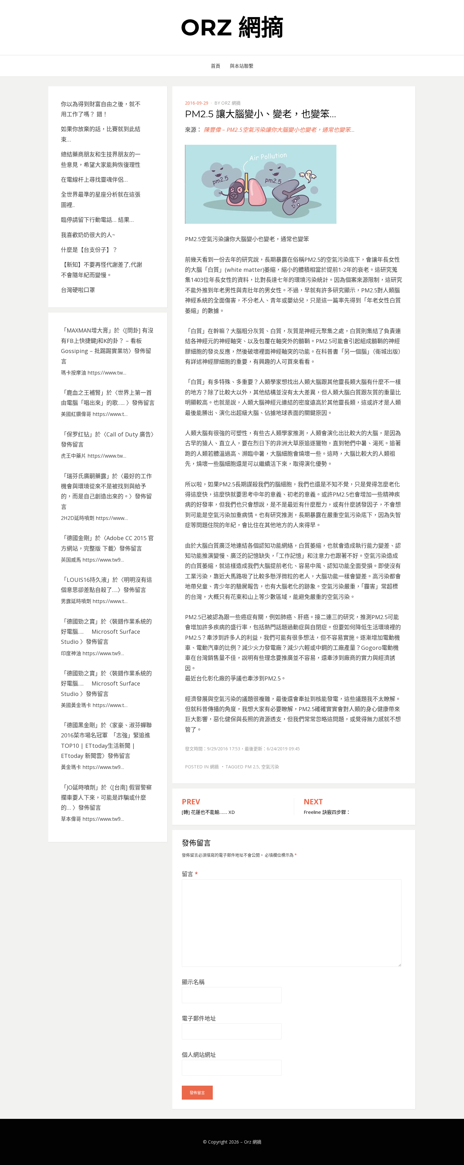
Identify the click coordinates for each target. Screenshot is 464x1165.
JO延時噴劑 (81, 787)
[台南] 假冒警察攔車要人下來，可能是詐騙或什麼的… (106, 798)
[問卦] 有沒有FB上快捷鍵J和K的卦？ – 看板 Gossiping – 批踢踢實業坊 (107, 340)
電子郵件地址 (199, 1018)
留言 (190, 874)
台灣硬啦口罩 (78, 290)
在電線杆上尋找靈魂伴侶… (94, 179)
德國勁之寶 (81, 621)
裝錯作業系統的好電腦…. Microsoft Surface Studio (106, 632)
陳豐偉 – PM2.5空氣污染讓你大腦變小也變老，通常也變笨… (279, 129)
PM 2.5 (252, 767)
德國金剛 (78, 538)
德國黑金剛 (81, 725)
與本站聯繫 (241, 66)
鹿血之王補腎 (84, 392)
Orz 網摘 (232, 27)
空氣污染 (270, 767)
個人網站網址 (199, 1054)
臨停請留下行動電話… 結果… (97, 219)
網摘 (214, 767)
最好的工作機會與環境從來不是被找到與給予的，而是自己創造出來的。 (106, 486)
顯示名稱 (193, 982)
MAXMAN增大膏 (87, 330)
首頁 (215, 66)
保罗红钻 (78, 434)
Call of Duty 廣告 (128, 434)
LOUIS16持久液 (87, 579)
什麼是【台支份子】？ (89, 249)
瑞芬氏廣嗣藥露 (86, 476)
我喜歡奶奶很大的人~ (88, 235)
